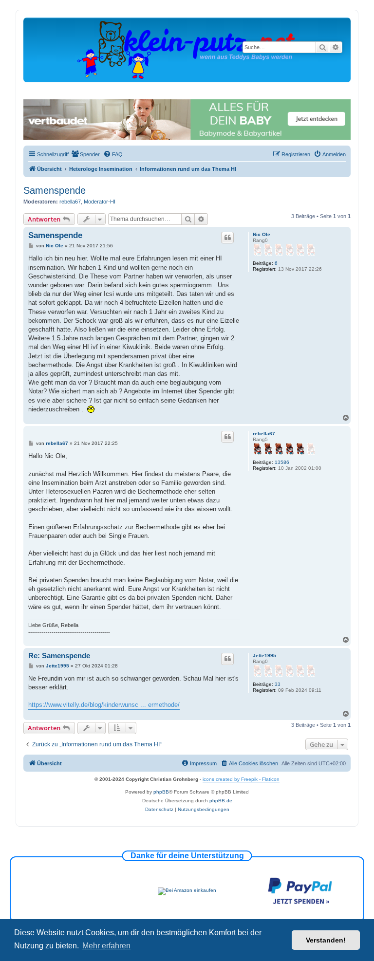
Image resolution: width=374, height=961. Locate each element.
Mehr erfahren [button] (106, 946)
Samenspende (54, 190)
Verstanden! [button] (326, 940)
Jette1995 (264, 655)
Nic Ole (261, 234)
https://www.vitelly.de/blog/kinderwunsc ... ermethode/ (104, 704)
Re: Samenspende (59, 655)
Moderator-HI (99, 201)
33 (277, 684)
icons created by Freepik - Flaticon (241, 779)
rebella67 (70, 201)
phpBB (161, 792)
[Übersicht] (187, 49)
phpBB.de (220, 800)
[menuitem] (85, 154)
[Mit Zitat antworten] (227, 237)
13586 (282, 462)
